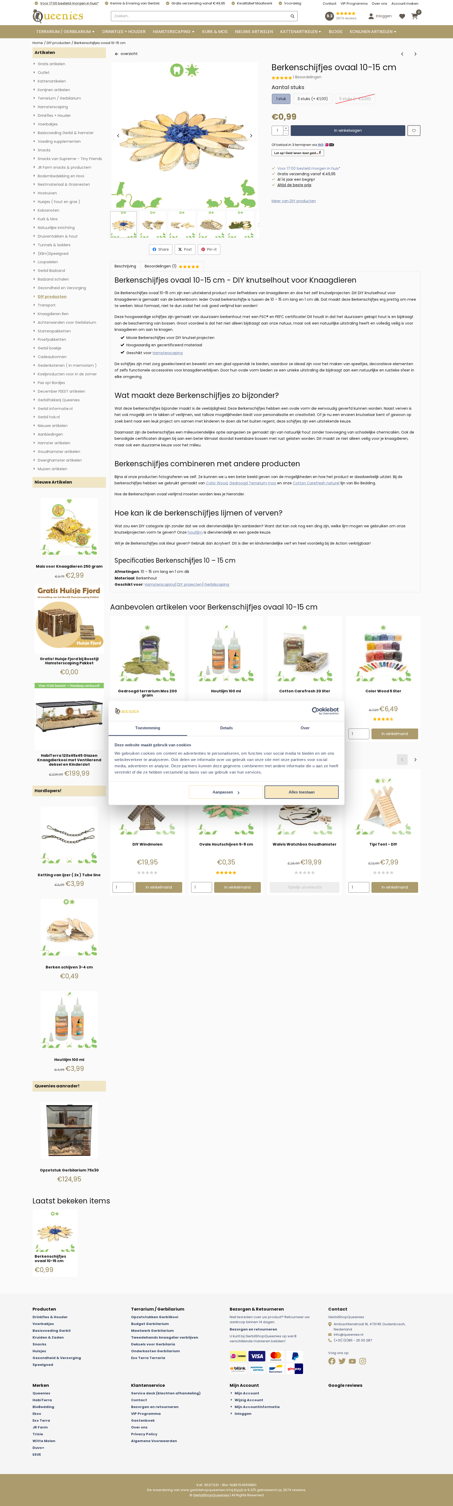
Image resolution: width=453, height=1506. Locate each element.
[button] (380, 16)
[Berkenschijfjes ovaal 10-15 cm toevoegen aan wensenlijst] (413, 130)
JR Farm (40, 1427)
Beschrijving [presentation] (125, 266)
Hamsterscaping (168, 352)
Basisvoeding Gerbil (52, 1330)
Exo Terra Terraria (148, 1357)
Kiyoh (238, 1489)
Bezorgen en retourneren (253, 1329)
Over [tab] (305, 728)
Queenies (41, 1393)
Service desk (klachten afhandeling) (166, 1393)
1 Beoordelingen (307, 77)
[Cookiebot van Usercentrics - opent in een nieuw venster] (316, 711)
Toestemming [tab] (147, 728)
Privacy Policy (144, 1434)
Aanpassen (223, 792)
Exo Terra (41, 1420)
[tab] (125, 266)
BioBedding (43, 1406)
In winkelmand (395, 733)
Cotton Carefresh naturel (316, 483)
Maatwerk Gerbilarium (152, 1330)
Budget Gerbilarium (150, 1323)
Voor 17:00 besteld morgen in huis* (69, 3)
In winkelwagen (348, 130)
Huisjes (39, 1351)
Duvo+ (38, 1447)
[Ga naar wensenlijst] (402, 16)
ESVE (37, 1454)
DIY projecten (189, 584)
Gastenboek (143, 1420)
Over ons (379, 3)
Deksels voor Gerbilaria (153, 1344)
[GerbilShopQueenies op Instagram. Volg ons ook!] (363, 1362)
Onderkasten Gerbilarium (155, 1351)
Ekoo (37, 1413)
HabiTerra (42, 1400)
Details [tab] (226, 728)
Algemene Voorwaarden (154, 1440)
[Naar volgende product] (415, 53)
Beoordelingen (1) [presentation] (161, 266)
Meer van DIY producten (294, 201)
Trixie (38, 1434)
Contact (329, 3)
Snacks (39, 1344)
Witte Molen (44, 1440)
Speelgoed (43, 1364)
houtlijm (195, 532)
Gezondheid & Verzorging (57, 1357)
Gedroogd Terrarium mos (252, 483)
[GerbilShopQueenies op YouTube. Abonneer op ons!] (353, 1362)
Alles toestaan (302, 792)
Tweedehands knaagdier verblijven (164, 1337)
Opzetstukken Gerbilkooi (154, 1317)
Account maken (404, 3)
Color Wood (217, 483)
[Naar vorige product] (402, 53)
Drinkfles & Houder (50, 1317)
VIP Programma (354, 3)
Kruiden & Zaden (48, 1337)
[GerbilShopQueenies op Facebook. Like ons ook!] (332, 1362)
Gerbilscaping (216, 584)
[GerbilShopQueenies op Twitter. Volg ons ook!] (342, 1362)
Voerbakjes (43, 1323)
